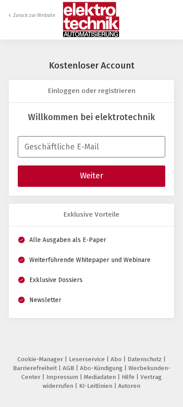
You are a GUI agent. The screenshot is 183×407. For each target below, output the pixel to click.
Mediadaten (101, 377)
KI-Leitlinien (96, 386)
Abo (117, 359)
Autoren (129, 386)
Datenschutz (145, 359)
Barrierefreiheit (36, 368)
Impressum (63, 377)
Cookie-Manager (41, 359)
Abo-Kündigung (102, 368)
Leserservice (88, 359)
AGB (69, 368)
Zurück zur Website (34, 15)
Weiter (91, 176)
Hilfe (129, 377)
